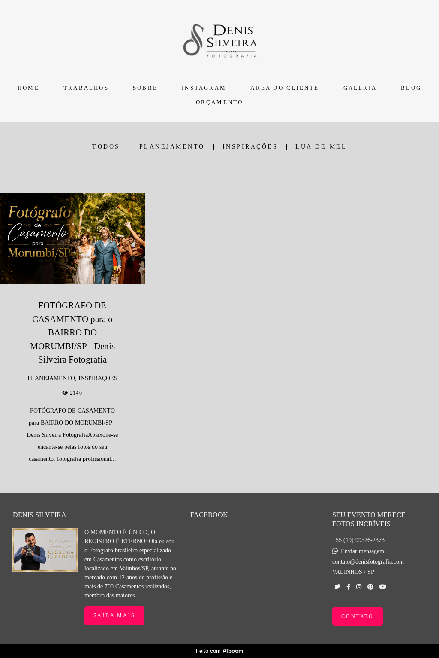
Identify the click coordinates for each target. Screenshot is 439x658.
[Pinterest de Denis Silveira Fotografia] (370, 587)
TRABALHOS (86, 88)
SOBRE (145, 88)
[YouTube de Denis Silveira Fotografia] (382, 587)
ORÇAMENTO (220, 102)
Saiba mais (114, 615)
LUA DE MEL (321, 147)
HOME (28, 88)
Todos (106, 147)
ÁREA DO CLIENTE (284, 88)
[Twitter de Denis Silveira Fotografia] (337, 587)
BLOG (411, 88)
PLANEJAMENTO (172, 147)
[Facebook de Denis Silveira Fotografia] (348, 587)
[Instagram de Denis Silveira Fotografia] (358, 587)
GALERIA (360, 88)
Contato (357, 616)
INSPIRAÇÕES (250, 147)
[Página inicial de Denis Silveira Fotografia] (219, 39)
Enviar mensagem (362, 551)
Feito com (220, 651)
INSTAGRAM (204, 88)
